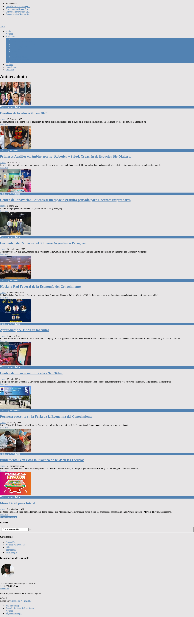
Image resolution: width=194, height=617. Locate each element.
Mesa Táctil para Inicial (17, 503)
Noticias (9, 34)
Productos (10, 36)
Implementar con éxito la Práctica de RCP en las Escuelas (42, 460)
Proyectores (16, 49)
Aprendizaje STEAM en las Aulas (24, 330)
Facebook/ (4, 588)
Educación (10, 542)
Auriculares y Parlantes (21, 41)
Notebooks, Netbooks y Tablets (25, 62)
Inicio (8, 31)
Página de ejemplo (14, 613)
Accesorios (16, 54)
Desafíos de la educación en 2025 (23, 113)
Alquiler (9, 64)
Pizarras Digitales (19, 46)
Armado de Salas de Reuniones (20, 608)
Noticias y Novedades (15, 544)
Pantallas (15, 51)
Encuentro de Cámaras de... (18, 14)
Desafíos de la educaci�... (18, 6)
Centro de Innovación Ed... (18, 12)
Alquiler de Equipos (20, 59)
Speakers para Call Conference (25, 44)
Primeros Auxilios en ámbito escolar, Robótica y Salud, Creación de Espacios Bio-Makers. (65, 156)
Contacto (10, 69)
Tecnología (11, 550)
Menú (2, 26)
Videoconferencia (19, 57)
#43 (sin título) (12, 605)
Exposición (11, 67)
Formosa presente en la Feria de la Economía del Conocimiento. (46, 416)
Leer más (4, 124)
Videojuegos (11, 552)
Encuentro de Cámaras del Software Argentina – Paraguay (43, 243)
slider (8, 547)
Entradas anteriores (8, 517)
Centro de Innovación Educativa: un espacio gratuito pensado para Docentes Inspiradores (65, 200)
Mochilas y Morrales (20, 39)
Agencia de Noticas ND (21, 601)
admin (3, 119)
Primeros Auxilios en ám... (17, 9)
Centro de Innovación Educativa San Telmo (31, 373)
